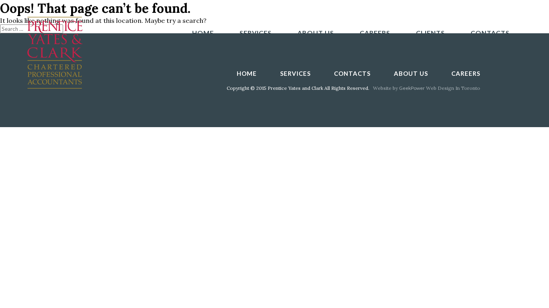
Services (256, 32)
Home (203, 32)
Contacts (490, 32)
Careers (375, 32)
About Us (315, 32)
